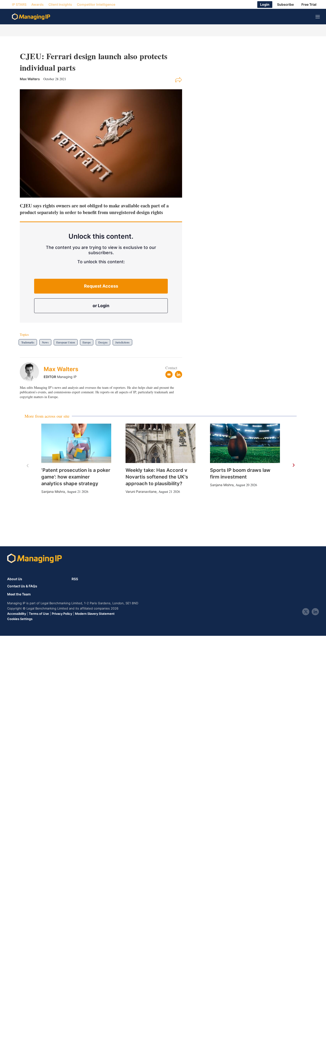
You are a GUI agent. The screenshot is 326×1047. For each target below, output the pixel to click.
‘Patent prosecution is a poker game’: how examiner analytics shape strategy (75, 476)
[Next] (293, 465)
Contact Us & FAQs (22, 586)
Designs (103, 342)
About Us (14, 579)
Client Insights (60, 4)
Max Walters (61, 369)
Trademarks (27, 342)
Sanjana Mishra (53, 491)
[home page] (31, 16)
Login (264, 4)
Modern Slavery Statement (95, 614)
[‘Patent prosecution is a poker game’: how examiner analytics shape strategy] (76, 443)
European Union (65, 342)
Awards (37, 4)
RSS (75, 579)
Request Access (101, 286)
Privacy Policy (62, 614)
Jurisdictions (122, 342)
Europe (87, 342)
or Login (101, 305)
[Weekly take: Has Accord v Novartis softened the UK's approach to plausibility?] (160, 443)
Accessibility (16, 614)
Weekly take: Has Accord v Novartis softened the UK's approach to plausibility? (157, 476)
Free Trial (308, 4)
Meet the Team (19, 594)
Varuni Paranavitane (141, 491)
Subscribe (285, 4)
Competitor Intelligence (96, 4)
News (45, 342)
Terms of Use (39, 614)
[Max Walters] (32, 371)
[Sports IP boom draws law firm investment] (245, 443)
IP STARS (19, 4)
